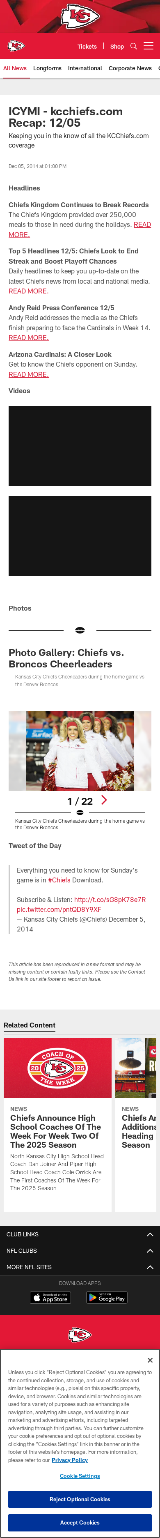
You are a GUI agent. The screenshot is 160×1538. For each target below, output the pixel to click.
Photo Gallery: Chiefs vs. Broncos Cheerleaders (66, 657)
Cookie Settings (80, 1476)
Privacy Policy (70, 1460)
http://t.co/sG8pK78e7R (110, 899)
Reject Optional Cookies (80, 1499)
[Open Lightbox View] (80, 770)
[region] (80, 1443)
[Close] (150, 1360)
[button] (80, 446)
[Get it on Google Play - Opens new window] (107, 1302)
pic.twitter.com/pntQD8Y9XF (59, 909)
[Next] (104, 800)
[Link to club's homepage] (16, 42)
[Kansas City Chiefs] (80, 1336)
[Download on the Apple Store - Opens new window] (50, 1298)
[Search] (133, 45)
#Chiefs (59, 880)
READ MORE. (29, 291)
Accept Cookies (80, 1522)
